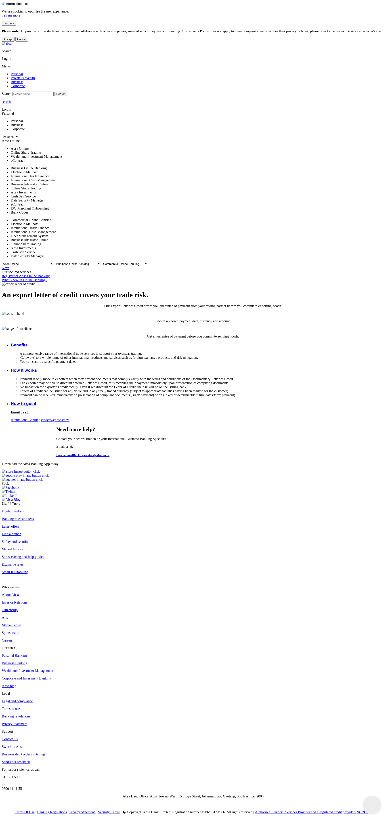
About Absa (10, 595)
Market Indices (12, 549)
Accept (8, 39)
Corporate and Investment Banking (26, 678)
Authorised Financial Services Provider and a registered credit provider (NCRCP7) (313, 812)
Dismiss (9, 23)
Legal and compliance (17, 701)
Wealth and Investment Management (27, 671)
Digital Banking (13, 511)
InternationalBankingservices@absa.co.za (40, 420)
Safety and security (15, 541)
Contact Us (10, 739)
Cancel (21, 39)
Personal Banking (14, 655)
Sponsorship (10, 633)
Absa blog (9, 686)
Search (60, 94)
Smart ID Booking (15, 572)
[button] (19, 345)
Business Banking (14, 663)
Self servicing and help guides (23, 557)
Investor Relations (14, 602)
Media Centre (11, 625)
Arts (5, 617)
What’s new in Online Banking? (24, 280)
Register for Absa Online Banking (26, 276)
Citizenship (10, 610)
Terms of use (11, 709)
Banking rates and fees (18, 519)
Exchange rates (12, 564)
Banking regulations (16, 716)
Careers (7, 640)
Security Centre (109, 812)
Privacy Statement (14, 724)
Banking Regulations (52, 812)
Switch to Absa (12, 747)
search (6, 102)
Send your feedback (16, 762)
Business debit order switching (23, 754)
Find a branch (11, 534)
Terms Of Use (25, 812)
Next (5, 268)
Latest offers (10, 526)
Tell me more (11, 15)
